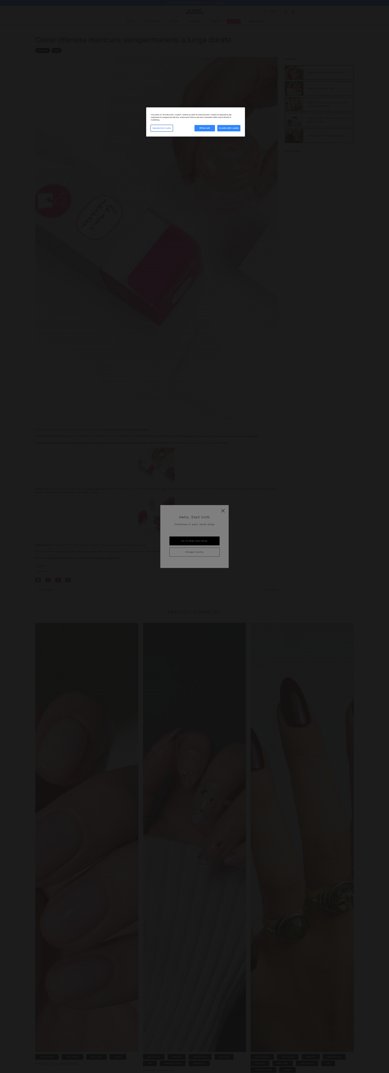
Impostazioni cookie (161, 128)
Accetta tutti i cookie (229, 128)
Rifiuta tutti (205, 128)
